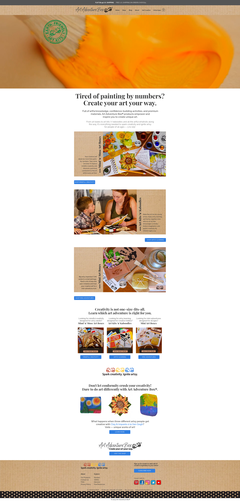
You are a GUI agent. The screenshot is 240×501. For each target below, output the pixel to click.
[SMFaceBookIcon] (142, 482)
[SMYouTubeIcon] (158, 482)
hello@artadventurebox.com (144, 490)
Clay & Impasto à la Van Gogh (127, 424)
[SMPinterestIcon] (136, 482)
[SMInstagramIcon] (147, 482)
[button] (163, 9)
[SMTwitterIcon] (153, 482)
